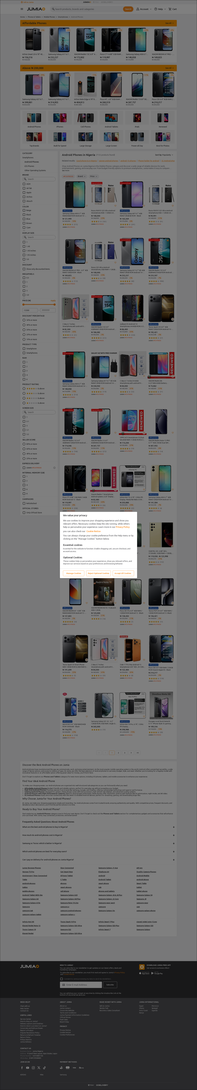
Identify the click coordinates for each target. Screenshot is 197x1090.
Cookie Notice (93, 531)
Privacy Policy (123, 527)
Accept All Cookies (123, 573)
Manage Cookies (73, 573)
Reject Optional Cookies (98, 573)
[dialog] (98, 545)
